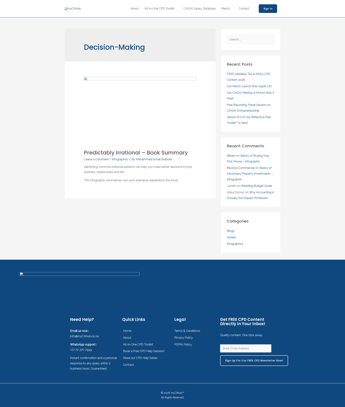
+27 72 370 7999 (81, 349)
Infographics (120, 159)
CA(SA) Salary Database (199, 8)
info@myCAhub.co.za (84, 336)
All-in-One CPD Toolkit (159, 8)
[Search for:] (251, 39)
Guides (231, 237)
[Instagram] (283, 282)
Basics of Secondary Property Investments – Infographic (250, 173)
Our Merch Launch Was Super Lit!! (249, 86)
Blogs (230, 231)
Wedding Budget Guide (256, 186)
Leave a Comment (96, 159)
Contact (244, 8)
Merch (225, 8)
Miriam (231, 155)
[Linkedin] (303, 282)
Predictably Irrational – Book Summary (136, 152)
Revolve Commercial (241, 168)
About (134, 8)
